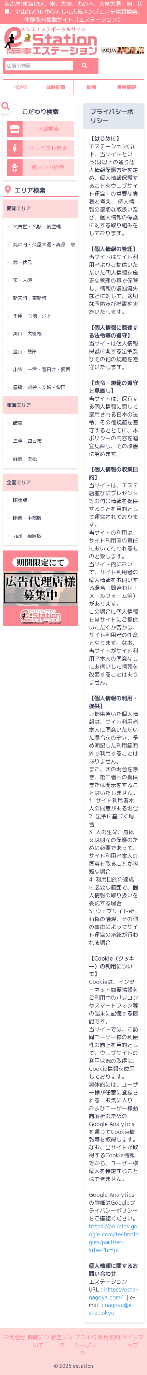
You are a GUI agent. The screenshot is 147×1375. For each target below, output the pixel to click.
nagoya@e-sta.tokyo (111, 1309)
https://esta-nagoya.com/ (113, 1293)
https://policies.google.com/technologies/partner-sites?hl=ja (114, 1238)
